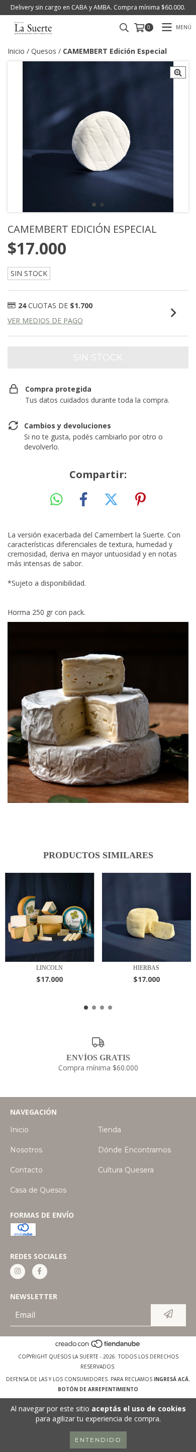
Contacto (26, 1169)
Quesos (43, 51)
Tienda (109, 1129)
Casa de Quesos (38, 1190)
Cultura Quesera (126, 1169)
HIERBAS (146, 967)
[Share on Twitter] (111, 500)
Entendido (98, 1439)
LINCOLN (49, 967)
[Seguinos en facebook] (39, 1271)
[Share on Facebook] (83, 500)
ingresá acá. (172, 1379)
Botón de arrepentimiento (98, 1389)
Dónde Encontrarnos (134, 1149)
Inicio (16, 51)
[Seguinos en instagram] (17, 1271)
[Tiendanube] (98, 1346)
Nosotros (26, 1149)
